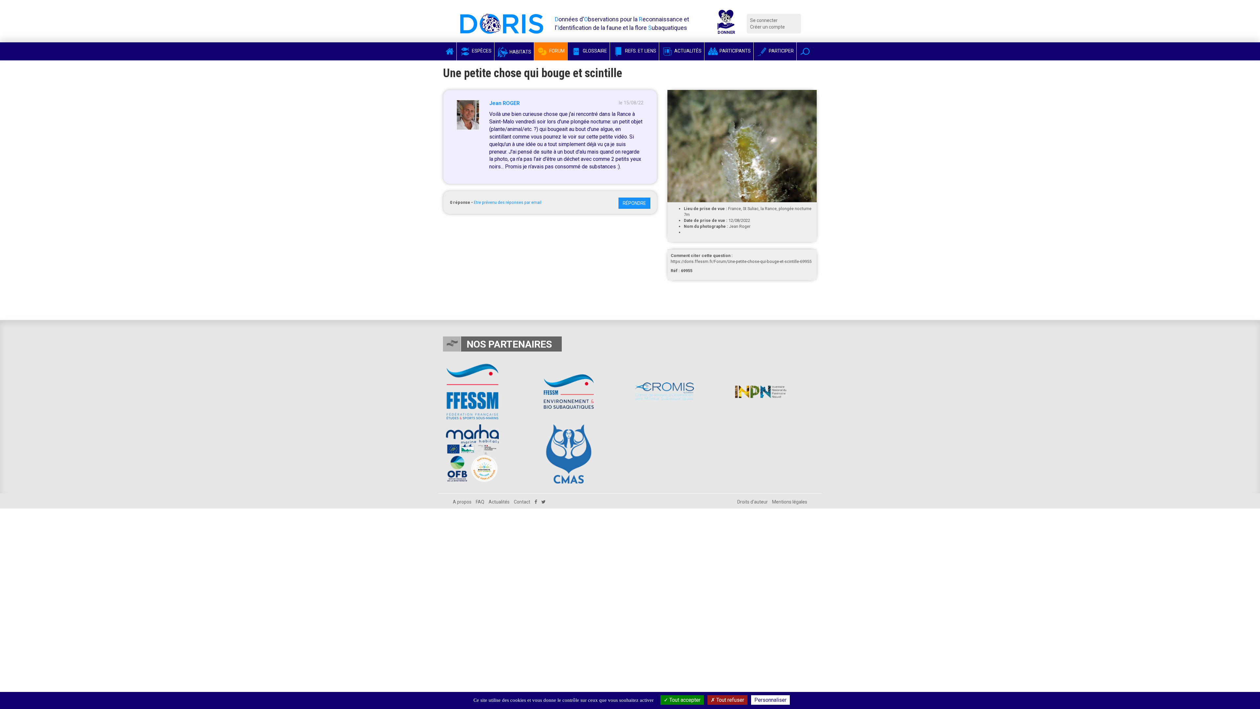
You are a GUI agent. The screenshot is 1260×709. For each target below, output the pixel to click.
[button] (805, 51)
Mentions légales (789, 502)
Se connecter (764, 20)
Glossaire (594, 51)
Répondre (634, 203)
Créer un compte (767, 27)
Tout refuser (729, 700)
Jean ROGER (504, 103)
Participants (735, 51)
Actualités (687, 51)
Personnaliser (770, 700)
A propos (462, 502)
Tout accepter (684, 700)
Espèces (481, 51)
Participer (781, 51)
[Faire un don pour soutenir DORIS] (726, 23)
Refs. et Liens (640, 51)
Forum (556, 51)
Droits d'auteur (752, 502)
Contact (522, 502)
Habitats (520, 51)
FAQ (480, 502)
